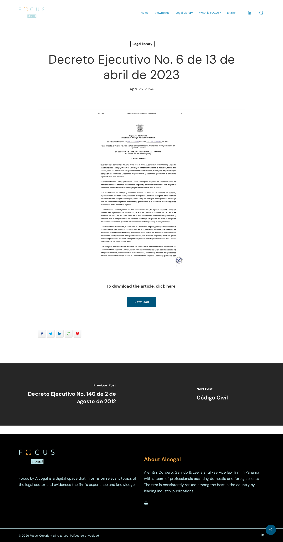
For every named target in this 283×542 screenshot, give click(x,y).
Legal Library (184, 12)
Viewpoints (162, 12)
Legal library (142, 44)
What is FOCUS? (210, 12)
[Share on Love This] (77, 334)
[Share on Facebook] (42, 334)
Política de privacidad (84, 535)
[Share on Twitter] (51, 334)
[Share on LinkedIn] (60, 334)
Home (145, 12)
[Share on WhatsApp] (69, 334)
